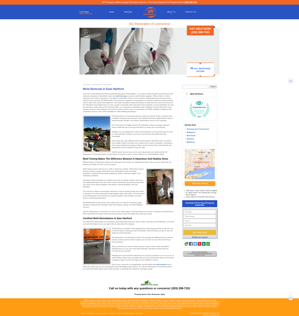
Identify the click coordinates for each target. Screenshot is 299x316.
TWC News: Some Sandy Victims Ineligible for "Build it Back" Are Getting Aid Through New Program (201, 193)
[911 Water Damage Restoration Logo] (149, 18)
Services (128, 12)
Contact (111, 313)
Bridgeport (191, 132)
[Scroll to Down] (290, 81)
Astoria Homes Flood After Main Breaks (200, 197)
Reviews (90, 313)
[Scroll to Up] (290, 298)
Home (111, 12)
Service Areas (200, 183)
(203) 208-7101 (190, 2)
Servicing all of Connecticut (198, 129)
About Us (171, 12)
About (119, 313)
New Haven (191, 135)
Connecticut (87, 84)
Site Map (139, 313)
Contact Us (190, 12)
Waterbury (191, 142)
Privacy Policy (128, 313)
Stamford (190, 139)
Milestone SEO (215, 313)
